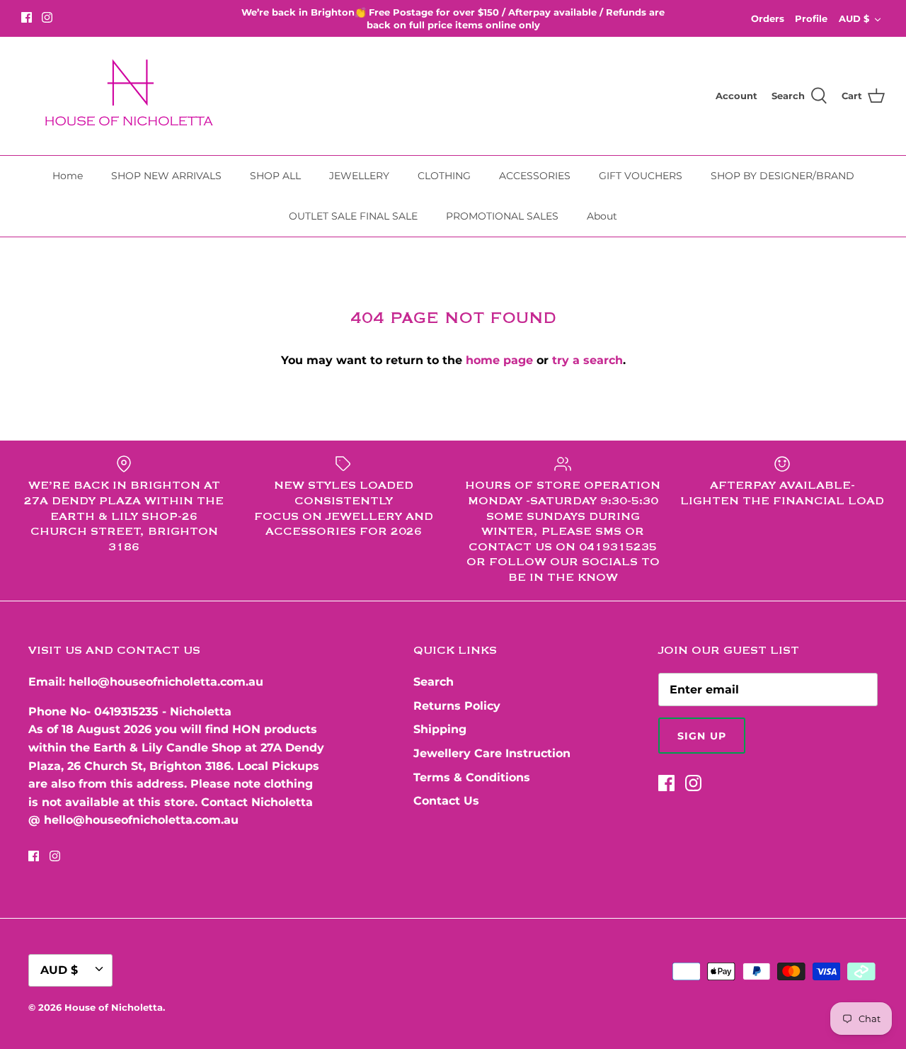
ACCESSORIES (534, 175)
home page (499, 360)
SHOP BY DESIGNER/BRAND (782, 175)
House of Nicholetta (113, 1007)
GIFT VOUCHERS (640, 175)
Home (67, 175)
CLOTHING (444, 175)
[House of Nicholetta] (134, 96)
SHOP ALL (275, 175)
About (602, 216)
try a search (587, 360)
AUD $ (854, 18)
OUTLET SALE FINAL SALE (353, 216)
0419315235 (126, 711)
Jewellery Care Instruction (491, 753)
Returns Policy (456, 706)
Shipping (439, 729)
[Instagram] (47, 17)
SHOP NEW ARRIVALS (166, 175)
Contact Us (446, 800)
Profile (811, 18)
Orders (767, 18)
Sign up (701, 736)
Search (433, 681)
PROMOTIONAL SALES (502, 216)
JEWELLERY (359, 175)
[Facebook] (26, 17)
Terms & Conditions (471, 777)
